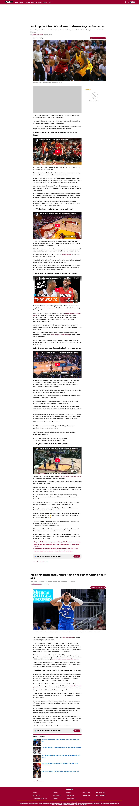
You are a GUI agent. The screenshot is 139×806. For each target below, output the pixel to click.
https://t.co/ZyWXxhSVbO (40, 434)
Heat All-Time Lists (43, 562)
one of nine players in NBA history (60, 334)
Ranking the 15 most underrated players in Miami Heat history (53, 551)
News (16, 2)
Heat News (41, 781)
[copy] (42, 38)
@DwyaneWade (56, 426)
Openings (55, 792)
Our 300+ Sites (86, 792)
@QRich (62, 432)
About (35, 792)
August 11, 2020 (61, 440)
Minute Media (25, 801)
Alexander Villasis (37, 34)
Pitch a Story (36, 795)
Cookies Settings (71, 798)
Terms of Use (70, 795)
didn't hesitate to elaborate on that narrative (66, 659)
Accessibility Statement (40, 798)
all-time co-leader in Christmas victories (69, 476)
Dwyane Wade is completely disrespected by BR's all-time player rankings (57, 542)
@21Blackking (71, 432)
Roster (40, 2)
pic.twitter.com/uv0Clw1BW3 (59, 438)
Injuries (45, 2)
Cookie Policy (86, 795)
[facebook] (125, 2)
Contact (68, 792)
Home (35, 562)
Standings (34, 2)
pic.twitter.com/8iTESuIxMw (49, 523)
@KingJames (69, 426)
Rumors (21, 2)
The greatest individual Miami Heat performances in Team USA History (56, 548)
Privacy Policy (57, 795)
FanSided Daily (100, 792)
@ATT (46, 438)
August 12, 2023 (59, 525)
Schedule (27, 2)
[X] (128, 2)
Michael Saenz (36, 584)
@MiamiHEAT (53, 428)
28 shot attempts (66, 254)
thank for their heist (68, 637)
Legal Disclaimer (101, 795)
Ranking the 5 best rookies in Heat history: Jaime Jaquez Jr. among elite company (56, 545)
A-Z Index (55, 798)
